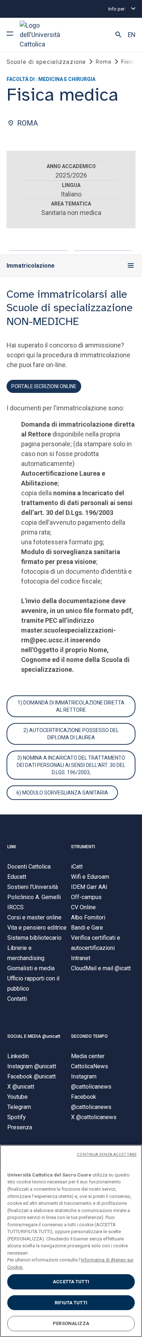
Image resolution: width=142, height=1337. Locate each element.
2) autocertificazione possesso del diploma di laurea (71, 733)
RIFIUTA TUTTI (71, 1302)
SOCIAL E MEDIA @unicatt (33, 1036)
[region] (71, 1241)
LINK (11, 846)
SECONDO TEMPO (89, 1036)
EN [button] (131, 34)
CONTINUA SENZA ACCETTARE (107, 1154)
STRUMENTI (83, 846)
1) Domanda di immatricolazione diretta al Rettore (71, 706)
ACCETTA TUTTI (71, 1281)
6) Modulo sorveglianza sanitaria (62, 793)
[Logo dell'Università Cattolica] (47, 35)
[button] (118, 34)
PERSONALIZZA (71, 1323)
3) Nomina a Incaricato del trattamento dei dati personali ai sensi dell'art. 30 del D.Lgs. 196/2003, (71, 765)
